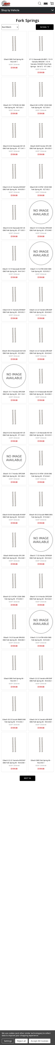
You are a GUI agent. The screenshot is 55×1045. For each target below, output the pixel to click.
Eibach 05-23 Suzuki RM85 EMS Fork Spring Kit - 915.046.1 (40, 516)
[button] (45, 3)
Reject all (21, 1041)
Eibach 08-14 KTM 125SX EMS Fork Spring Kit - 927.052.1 (41, 188)
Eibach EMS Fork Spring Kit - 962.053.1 (41, 762)
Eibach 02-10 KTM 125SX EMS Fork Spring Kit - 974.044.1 (41, 475)
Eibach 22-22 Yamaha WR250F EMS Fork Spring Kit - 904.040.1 (41, 311)
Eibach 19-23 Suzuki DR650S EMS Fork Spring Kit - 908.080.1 (14, 639)
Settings (8, 1041)
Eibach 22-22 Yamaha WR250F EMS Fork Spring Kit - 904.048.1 (14, 762)
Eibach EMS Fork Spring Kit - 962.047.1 (14, 60)
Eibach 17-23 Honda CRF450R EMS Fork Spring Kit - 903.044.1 (41, 557)
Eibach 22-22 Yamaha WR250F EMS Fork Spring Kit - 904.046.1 (41, 680)
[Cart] (52, 3)
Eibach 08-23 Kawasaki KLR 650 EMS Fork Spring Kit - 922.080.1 (14, 352)
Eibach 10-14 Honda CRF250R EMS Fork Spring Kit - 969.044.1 (41, 598)
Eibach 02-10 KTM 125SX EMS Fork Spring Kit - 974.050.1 (14, 598)
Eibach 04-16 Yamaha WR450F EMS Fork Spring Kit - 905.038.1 (41, 721)
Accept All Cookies (39, 1041)
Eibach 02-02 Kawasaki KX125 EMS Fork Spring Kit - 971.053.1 (14, 229)
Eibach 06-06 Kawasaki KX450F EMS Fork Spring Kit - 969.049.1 (14, 516)
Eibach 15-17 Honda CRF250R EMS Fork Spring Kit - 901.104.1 (14, 393)
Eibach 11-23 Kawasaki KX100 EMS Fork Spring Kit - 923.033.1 (41, 434)
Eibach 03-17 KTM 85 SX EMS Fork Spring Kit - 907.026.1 (14, 106)
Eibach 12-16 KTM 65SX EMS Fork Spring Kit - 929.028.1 (40, 639)
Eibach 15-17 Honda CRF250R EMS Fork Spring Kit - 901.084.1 (14, 475)
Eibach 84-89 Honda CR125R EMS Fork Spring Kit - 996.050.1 (41, 147)
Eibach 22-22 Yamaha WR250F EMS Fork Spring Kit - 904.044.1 (41, 352)
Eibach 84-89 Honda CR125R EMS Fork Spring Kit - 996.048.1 (14, 557)
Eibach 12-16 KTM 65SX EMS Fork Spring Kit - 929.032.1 (40, 270)
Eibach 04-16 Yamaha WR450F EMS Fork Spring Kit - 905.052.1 (14, 311)
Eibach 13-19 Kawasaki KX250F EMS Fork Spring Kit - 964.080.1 (40, 393)
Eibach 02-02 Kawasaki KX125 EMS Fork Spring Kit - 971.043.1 (14, 434)
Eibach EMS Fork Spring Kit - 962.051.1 (14, 680)
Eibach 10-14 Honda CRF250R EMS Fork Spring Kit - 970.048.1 (41, 229)
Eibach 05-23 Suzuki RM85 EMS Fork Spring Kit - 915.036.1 (14, 721)
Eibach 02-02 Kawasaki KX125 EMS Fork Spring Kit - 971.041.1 (14, 147)
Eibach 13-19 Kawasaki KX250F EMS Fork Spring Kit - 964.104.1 (14, 270)
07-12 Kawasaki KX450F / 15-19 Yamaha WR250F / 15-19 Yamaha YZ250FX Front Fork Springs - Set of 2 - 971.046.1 (40, 63)
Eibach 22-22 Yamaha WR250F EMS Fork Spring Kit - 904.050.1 (14, 188)
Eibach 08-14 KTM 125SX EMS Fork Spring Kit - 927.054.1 (41, 106)
